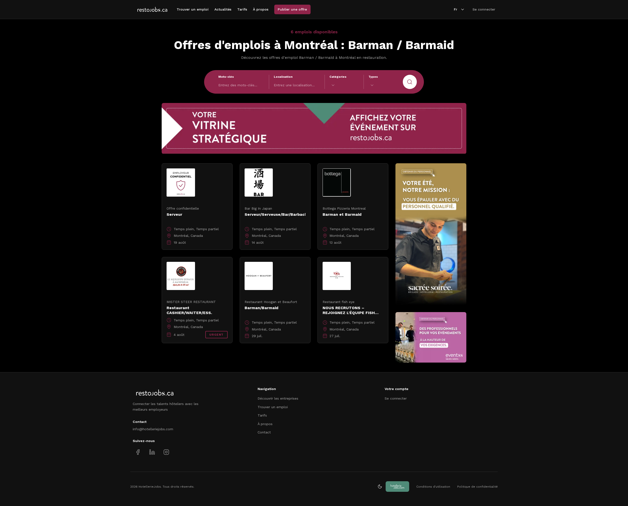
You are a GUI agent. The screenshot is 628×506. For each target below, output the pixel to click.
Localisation (283, 76)
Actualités (222, 9)
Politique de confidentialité (477, 486)
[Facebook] (138, 452)
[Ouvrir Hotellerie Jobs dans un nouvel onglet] (397, 486)
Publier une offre (292, 9)
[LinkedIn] (152, 452)
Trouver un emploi (193, 9)
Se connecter (483, 9)
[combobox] (344, 85)
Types (373, 76)
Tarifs (242, 9)
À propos (260, 9)
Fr (455, 9)
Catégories (337, 76)
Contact (264, 432)
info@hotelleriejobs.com (153, 429)
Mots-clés (226, 76)
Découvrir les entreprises (278, 398)
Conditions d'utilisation (433, 486)
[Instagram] (166, 452)
